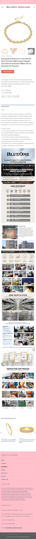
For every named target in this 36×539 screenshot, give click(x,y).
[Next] (31, 30)
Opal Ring (22, 499)
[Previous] (4, 30)
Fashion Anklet (10, 488)
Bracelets (9, 56)
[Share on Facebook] (5, 96)
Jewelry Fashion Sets (25, 494)
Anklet (3, 470)
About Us (16, 534)
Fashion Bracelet (7, 92)
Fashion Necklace (15, 491)
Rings (2, 460)
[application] (18, 157)
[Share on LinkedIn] (17, 96)
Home (3, 56)
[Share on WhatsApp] (2, 96)
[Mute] (30, 165)
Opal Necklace (5, 499)
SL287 (2, 109)
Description (5, 106)
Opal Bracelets (19, 497)
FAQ (21, 534)
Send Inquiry (7, 71)
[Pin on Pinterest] (14, 96)
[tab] (18, 106)
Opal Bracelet (12, 497)
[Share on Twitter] (8, 96)
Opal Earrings (28, 497)
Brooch (3, 476)
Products (9, 534)
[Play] (3, 165)
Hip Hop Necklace (15, 494)
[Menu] (2, 7)
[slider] (16, 165)
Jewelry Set (4, 497)
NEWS (24, 534)
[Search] (34, 7)
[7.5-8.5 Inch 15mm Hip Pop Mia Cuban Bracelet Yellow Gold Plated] (27, 429)
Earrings (3, 463)
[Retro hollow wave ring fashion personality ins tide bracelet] (9, 429)
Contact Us (30, 534)
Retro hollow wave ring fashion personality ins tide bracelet (8, 440)
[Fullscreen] (32, 165)
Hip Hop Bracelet (6, 494)
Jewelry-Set (4, 479)
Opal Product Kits (14, 499)
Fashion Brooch (28, 488)
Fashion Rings (24, 491)
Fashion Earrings (6, 491)
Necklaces (4, 473)
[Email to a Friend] (11, 96)
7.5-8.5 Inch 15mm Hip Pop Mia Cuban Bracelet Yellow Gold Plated (27, 441)
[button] (18, 157)
